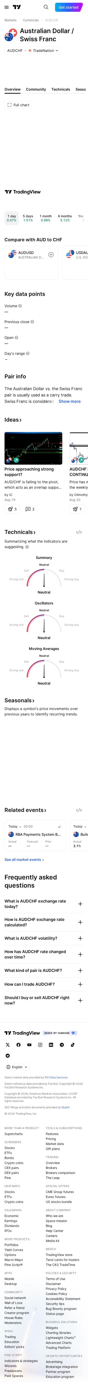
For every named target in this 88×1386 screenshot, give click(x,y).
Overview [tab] (13, 89)
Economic (12, 1216)
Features (52, 1134)
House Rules (14, 1318)
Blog (49, 1226)
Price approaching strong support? (29, 472)
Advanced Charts (59, 1343)
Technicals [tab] (60, 89)
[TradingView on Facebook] (18, 1045)
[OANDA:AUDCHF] (74, 460)
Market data (55, 1144)
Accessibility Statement (63, 1299)
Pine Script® (14, 1265)
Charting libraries (58, 1333)
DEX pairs (12, 1173)
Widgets (52, 1328)
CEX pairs (12, 1168)
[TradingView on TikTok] (72, 1045)
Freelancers (13, 1371)
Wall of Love (13, 1303)
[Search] (46, 7)
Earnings (11, 1221)
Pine (8, 1178)
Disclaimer (53, 1284)
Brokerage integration (62, 1367)
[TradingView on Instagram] (40, 1045)
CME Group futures (60, 1192)
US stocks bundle (59, 1202)
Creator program (17, 1313)
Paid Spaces (14, 1376)
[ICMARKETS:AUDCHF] (9, 460)
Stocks (10, 1148)
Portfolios (11, 1245)
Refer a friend (15, 1308)
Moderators (13, 1323)
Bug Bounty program (61, 1309)
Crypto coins (14, 1163)
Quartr (65, 1107)
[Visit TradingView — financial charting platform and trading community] (23, 192)
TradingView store (59, 1255)
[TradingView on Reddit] (8, 1056)
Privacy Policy (56, 1289)
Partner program (58, 1372)
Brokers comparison (60, 1173)
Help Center (54, 1231)
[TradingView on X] (8, 1045)
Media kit (52, 1241)
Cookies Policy (56, 1294)
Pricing (51, 1139)
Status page (55, 1314)
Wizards (10, 1366)
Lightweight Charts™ (61, 1338)
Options (10, 1255)
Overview (53, 1163)
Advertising (54, 1362)
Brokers (51, 1168)
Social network (15, 1298)
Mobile (9, 1279)
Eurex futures (55, 1197)
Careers (51, 1236)
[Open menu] (6, 7)
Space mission (56, 1221)
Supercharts (14, 1134)
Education (12, 1342)
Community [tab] (36, 89)
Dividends (12, 1226)
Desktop (11, 1284)
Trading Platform (58, 1348)
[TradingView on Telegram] (62, 1045)
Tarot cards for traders (62, 1260)
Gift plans (53, 1149)
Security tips (55, 1304)
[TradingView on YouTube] (29, 1045)
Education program (60, 1377)
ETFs (8, 1153)
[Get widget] (78, 532)
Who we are (54, 1216)
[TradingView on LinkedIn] (51, 1045)
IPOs (8, 1231)
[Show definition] (20, 306)
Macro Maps (14, 1260)
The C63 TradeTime (60, 1265)
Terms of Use (55, 1279)
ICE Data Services (56, 1077)
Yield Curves (14, 1250)
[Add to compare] (51, 254)
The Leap (53, 1178)
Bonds (9, 1158)
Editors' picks (14, 1347)
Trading (10, 1337)
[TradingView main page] (17, 7)
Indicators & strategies (21, 1361)
